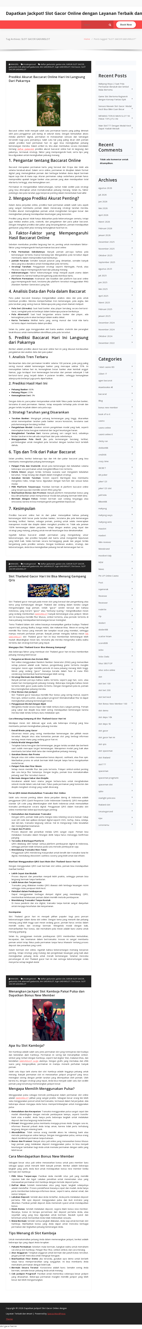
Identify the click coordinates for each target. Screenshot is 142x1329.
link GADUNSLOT (47, 67)
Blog (100, 400)
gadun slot (60, 64)
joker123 (102, 481)
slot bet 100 (104, 683)
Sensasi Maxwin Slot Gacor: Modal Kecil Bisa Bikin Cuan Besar (114, 107)
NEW (100, 562)
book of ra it (104, 414)
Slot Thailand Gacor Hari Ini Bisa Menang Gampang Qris (47, 578)
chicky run (103, 441)
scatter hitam (105, 636)
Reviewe (102, 595)
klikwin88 (102, 501)
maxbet (102, 535)
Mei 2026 (103, 208)
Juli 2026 (102, 194)
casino (101, 420)
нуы (100, 818)
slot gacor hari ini (106, 737)
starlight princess (107, 798)
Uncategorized (29, 64)
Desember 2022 (106, 343)
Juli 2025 (102, 275)
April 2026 (103, 215)
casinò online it (105, 434)
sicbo (101, 649)
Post (100, 582)
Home (87, 39)
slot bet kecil (104, 697)
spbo (100, 791)
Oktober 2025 (105, 255)
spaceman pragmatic (108, 777)
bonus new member (108, 407)
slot (100, 676)
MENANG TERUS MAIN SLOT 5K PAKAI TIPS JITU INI (114, 117)
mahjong (102, 508)
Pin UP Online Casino (108, 575)
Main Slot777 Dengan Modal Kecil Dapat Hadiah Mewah (114, 127)
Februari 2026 (105, 228)
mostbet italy (105, 555)
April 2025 (103, 295)
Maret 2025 (104, 302)
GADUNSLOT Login (29, 1061)
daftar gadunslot (48, 64)
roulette (102, 609)
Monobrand (104, 548)
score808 (103, 643)
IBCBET (102, 468)
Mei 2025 (103, 289)
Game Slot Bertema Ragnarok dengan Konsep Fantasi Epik (113, 98)
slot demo (103, 710)
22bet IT (102, 373)
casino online (104, 427)
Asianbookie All (105, 387)
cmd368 (102, 454)
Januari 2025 (104, 316)
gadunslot (13, 67)
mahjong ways (105, 515)
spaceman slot (105, 784)
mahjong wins (105, 522)
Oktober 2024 (105, 336)
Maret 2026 (104, 221)
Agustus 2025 (105, 268)
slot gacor (103, 730)
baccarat (102, 394)
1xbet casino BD (106, 367)
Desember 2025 (106, 241)
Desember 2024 (106, 322)
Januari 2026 (104, 235)
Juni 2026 (102, 201)
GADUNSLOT (41, 613)
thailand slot (104, 804)
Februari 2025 (105, 309)
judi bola (102, 495)
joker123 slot (105, 488)
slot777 (102, 764)
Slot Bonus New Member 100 (112, 703)
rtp (100, 616)
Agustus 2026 (105, 188)
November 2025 (106, 248)
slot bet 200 (104, 690)
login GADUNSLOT (62, 67)
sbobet (102, 622)
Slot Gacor (75, 67)
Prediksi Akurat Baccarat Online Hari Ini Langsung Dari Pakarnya (47, 79)
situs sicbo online (106, 670)
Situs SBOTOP (105, 663)
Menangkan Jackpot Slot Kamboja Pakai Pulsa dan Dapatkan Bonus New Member (46, 993)
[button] (110, 24)
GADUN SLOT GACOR (75, 64)
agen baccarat (105, 380)
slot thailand (104, 757)
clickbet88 (103, 447)
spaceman (103, 771)
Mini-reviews (104, 542)
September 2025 (106, 262)
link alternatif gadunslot (28, 67)
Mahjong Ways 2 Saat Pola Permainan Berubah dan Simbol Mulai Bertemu (113, 86)
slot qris (102, 744)
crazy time (103, 461)
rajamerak (103, 589)
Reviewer (103, 602)
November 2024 (106, 329)
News (101, 569)
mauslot (102, 528)
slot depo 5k (104, 723)
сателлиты (103, 825)
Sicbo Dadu (103, 656)
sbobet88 (103, 629)
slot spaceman (105, 750)
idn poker (103, 474)
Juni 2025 (102, 282)
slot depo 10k (105, 717)
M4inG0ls (14, 64)
